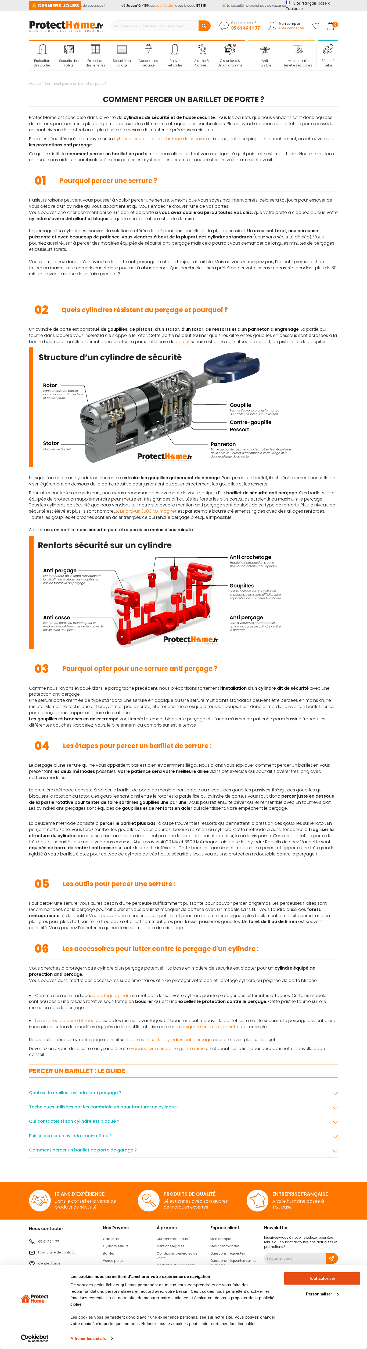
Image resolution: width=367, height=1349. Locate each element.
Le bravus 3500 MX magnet (148, 511)
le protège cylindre (111, 995)
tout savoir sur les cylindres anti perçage (169, 1040)
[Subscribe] (332, 1258)
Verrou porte (113, 1260)
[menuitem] (42, 56)
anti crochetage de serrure (175, 139)
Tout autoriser (322, 1278)
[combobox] (160, 25)
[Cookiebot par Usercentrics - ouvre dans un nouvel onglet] (34, 1338)
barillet (183, 342)
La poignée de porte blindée (65, 1020)
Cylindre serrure (115, 1246)
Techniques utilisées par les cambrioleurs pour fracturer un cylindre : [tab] (103, 1107)
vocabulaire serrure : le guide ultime (168, 1048)
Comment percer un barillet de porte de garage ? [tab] (83, 1150)
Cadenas (111, 1239)
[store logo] (66, 25)
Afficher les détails (88, 1338)
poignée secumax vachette (210, 1027)
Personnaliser (319, 1293)
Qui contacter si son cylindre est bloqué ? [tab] (74, 1121)
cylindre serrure (130, 139)
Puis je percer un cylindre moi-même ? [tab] (70, 1136)
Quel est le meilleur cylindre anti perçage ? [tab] (75, 1093)
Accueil (35, 83)
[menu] (137, 56)
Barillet (108, 1253)
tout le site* (159, 5)
